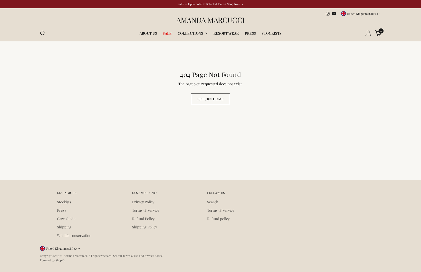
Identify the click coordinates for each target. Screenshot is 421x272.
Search (212, 201)
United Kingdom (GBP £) (362, 14)
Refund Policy (143, 218)
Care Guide (66, 218)
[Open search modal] (43, 33)
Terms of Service (145, 210)
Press (61, 210)
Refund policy (218, 218)
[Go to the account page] (368, 33)
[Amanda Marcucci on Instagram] (327, 13)
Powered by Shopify (52, 260)
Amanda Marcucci (75, 256)
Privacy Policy (143, 201)
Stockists (64, 201)
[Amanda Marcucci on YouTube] (334, 13)
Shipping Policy (144, 227)
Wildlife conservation (74, 235)
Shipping (64, 227)
